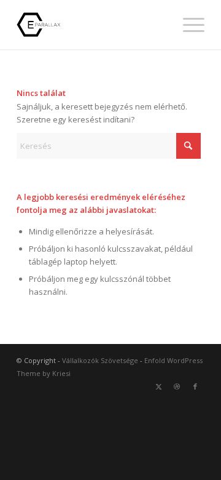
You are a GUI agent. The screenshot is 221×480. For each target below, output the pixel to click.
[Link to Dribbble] (177, 386)
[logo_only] (92, 24)
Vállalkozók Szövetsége (100, 360)
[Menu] (187, 24)
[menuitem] (187, 24)
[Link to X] (158, 386)
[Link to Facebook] (195, 386)
